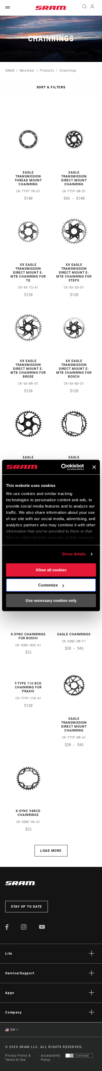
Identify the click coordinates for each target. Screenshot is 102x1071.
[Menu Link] (7, 7)
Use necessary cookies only (51, 600)
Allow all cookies (51, 570)
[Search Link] (84, 8)
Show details (74, 554)
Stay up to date (26, 906)
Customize (48, 585)
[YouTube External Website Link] (42, 927)
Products (47, 70)
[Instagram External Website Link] (24, 928)
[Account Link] (92, 8)
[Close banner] (94, 467)
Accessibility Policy (50, 1058)
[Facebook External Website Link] (7, 928)
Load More (51, 851)
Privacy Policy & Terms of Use (17, 1058)
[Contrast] (69, 1055)
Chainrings (67, 70)
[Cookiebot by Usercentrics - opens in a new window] (63, 467)
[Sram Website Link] (51, 8)
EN (12, 1030)
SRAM (9, 70)
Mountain (27, 70)
